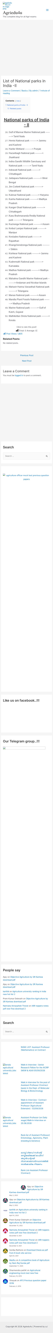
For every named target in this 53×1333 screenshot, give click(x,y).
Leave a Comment (11, 90)
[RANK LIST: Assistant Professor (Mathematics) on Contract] (11, 1054)
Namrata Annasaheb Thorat (15, 1006)
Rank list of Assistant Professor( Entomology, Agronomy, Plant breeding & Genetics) (35, 1138)
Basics (25, 90)
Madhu (12, 1260)
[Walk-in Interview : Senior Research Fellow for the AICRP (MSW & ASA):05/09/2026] (11, 1071)
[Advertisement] (26, 46)
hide (18, 101)
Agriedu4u (12, 12)
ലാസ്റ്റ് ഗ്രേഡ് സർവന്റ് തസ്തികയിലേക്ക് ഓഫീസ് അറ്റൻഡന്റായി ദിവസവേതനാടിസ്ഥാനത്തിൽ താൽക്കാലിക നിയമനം (34, 1158)
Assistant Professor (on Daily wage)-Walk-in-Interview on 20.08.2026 (34, 1120)
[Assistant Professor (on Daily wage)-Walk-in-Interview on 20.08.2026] (11, 1124)
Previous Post (26, 355)
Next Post (27, 361)
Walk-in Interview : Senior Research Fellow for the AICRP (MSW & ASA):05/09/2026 (35, 1068)
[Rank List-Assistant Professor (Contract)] (11, 1177)
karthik (6, 991)
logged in (19, 375)
